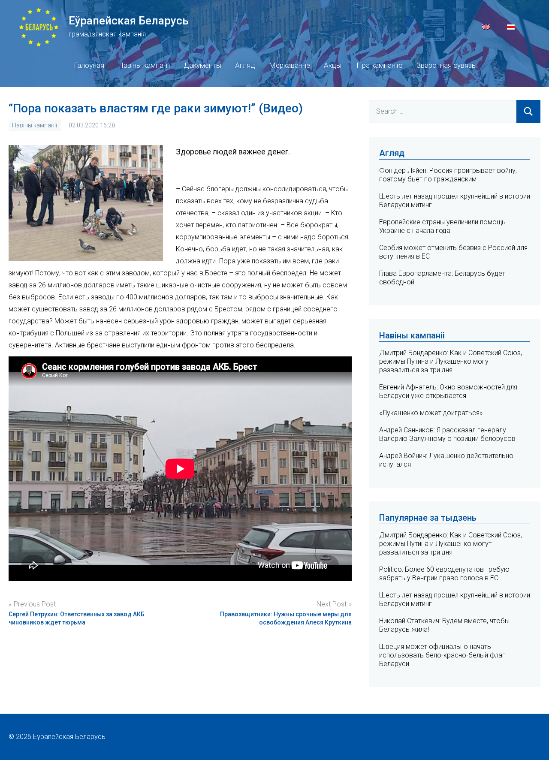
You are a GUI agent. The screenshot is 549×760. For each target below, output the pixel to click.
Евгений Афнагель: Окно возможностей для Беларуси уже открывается (448, 391)
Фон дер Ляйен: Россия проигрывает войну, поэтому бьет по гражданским (448, 174)
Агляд (245, 65)
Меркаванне (289, 65)
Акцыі (333, 65)
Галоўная (89, 65)
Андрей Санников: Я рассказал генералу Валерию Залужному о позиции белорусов (447, 434)
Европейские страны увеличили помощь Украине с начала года (442, 226)
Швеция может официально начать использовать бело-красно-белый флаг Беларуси (442, 655)
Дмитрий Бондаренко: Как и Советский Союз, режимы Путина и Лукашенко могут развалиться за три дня (450, 361)
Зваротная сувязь (446, 65)
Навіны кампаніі (144, 65)
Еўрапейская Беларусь (129, 20)
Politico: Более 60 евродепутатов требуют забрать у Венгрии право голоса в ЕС (446, 573)
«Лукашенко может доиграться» (431, 413)
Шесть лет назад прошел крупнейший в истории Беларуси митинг (454, 599)
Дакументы (202, 65)
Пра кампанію (379, 65)
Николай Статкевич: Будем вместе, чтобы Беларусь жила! (444, 625)
